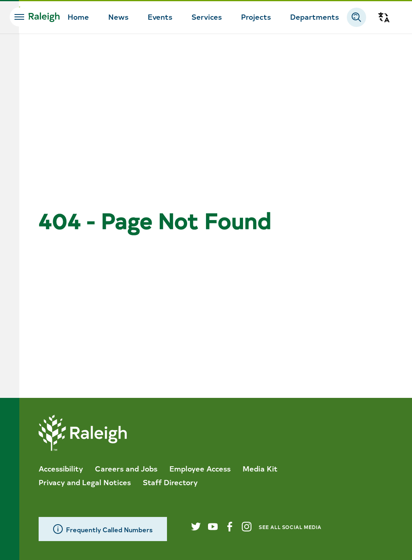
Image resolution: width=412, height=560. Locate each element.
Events (160, 16)
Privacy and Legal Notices (85, 482)
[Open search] (356, 17)
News (118, 16)
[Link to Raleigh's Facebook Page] (230, 526)
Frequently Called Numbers (109, 529)
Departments (314, 16)
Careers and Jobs (126, 468)
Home (78, 16)
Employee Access (200, 468)
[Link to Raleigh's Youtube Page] (213, 526)
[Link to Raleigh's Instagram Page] (246, 526)
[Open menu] (19, 17)
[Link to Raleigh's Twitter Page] (196, 526)
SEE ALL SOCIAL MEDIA (290, 526)
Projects (256, 16)
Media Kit (260, 468)
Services (207, 16)
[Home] (35, 17)
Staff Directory (170, 482)
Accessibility (61, 468)
